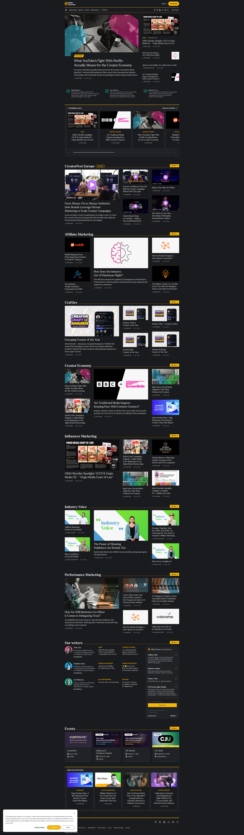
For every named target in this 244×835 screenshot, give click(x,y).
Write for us (82, 828)
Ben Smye (109, 804)
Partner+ (125, 679)
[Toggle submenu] (100, 10)
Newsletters (92, 828)
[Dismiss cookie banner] (74, 813)
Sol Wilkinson (79, 680)
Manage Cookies (40, 827)
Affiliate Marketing (108, 790)
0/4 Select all (152, 716)
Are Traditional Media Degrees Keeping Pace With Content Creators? (130, 652)
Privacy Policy (152, 712)
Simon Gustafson (72, 559)
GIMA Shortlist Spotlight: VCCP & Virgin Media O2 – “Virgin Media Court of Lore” (107, 652)
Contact (127, 828)
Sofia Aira (79, 78)
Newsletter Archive (105, 663)
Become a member (169, 108)
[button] (94, 9)
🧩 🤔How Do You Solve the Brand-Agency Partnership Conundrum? (130, 668)
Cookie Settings (118, 828)
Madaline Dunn (149, 68)
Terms (110, 828)
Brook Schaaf (71, 532)
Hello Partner (73, 832)
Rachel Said (99, 558)
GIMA (144, 38)
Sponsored (80, 790)
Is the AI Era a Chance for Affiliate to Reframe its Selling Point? (129, 684)
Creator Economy (115, 132)
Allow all (54, 827)
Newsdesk (147, 58)
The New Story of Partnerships (108, 682)
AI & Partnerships (104, 679)
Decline (68, 827)
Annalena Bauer (159, 538)
